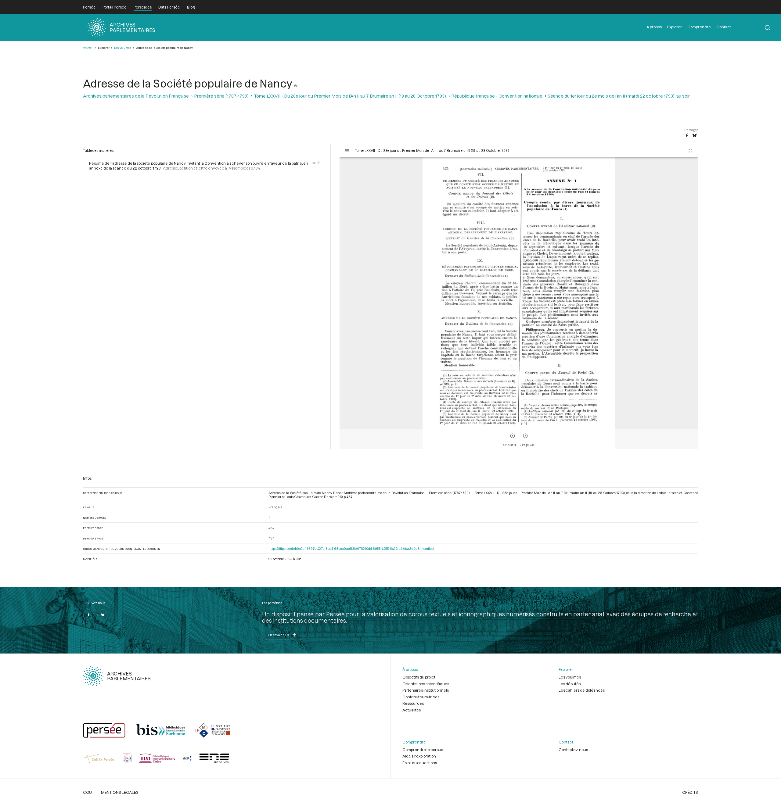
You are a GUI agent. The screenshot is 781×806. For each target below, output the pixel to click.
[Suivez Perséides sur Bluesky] (102, 614)
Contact (723, 27)
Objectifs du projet (418, 677)
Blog (191, 7)
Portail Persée (115, 7)
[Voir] (295, 83)
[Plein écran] (690, 150)
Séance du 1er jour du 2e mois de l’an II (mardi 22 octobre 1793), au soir (619, 96)
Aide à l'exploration (419, 756)
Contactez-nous (573, 749)
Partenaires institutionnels (425, 690)
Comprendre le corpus (422, 749)
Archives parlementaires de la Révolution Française (136, 96)
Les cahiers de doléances (582, 690)
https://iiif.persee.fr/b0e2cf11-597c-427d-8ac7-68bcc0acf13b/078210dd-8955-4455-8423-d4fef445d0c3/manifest (351, 548)
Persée (89, 7)
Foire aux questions (419, 763)
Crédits (690, 792)
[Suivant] (525, 435)
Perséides (143, 7)
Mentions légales (120, 792)
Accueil (88, 47)
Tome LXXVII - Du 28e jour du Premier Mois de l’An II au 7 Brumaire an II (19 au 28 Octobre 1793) (350, 96)
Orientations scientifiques (425, 684)
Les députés (570, 684)
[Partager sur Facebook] (687, 136)
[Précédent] (512, 435)
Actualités (411, 710)
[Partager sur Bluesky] (694, 136)
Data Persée (169, 7)
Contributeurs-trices (420, 697)
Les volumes (122, 47)
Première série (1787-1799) (221, 96)
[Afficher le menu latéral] (347, 150)
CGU (87, 792)
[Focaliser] (319, 163)
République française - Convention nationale (496, 96)
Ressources (413, 703)
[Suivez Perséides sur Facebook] (88, 614)
